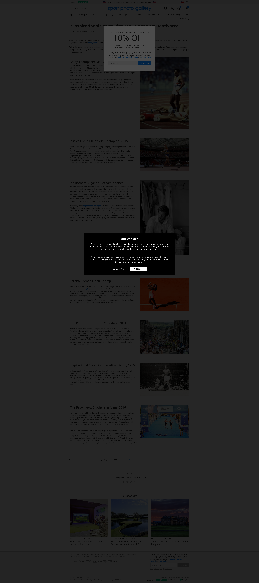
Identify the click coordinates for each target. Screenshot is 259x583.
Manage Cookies (120, 269)
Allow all (138, 268)
